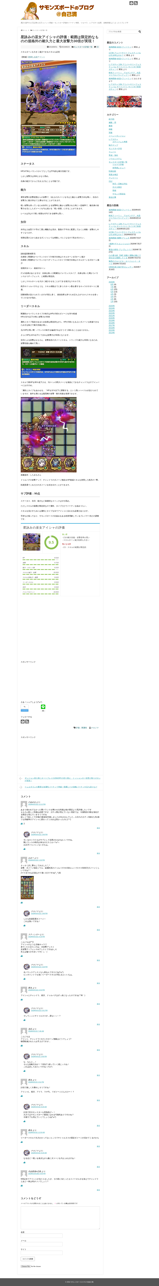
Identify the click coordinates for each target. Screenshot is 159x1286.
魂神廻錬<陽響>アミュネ (119, 238)
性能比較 (112, 171)
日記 (110, 181)
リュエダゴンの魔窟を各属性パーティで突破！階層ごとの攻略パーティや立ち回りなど (61, 787)
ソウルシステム (115, 159)
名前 (22, 1232)
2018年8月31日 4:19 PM (36, 937)
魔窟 (110, 126)
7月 (112, 287)
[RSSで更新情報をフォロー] (136, 3)
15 (97, 47)
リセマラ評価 (118, 164)
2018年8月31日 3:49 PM (39, 834)
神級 (110, 129)
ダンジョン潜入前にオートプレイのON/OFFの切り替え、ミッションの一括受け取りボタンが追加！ (63, 779)
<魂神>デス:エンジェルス (119, 244)
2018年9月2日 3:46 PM (39, 1056)
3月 (112, 297)
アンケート (113, 178)
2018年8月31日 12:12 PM (37, 804)
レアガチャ (113, 139)
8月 (112, 284)
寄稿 (114, 191)
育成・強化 (113, 155)
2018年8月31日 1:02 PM (36, 860)
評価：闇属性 (81, 728)
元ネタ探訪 (117, 187)
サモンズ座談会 (118, 194)
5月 (112, 292)
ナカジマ (95, 728)
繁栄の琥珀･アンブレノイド (120, 250)
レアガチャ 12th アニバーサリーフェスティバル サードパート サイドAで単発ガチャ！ (125, 66)
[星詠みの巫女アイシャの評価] (31, 542)
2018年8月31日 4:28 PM (39, 967)
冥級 (110, 133)
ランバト (112, 152)
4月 (112, 294)
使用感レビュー (118, 168)
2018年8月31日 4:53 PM (36, 990)
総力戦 (111, 119)
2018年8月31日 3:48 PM (39, 913)
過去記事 (112, 197)
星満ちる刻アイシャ (36, 57)
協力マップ (113, 145)
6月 (112, 289)
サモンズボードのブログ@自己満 (82, 1282)
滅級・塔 (112, 122)
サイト (23, 1249)
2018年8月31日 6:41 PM (39, 1010)
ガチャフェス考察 (119, 142)
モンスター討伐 (115, 149)
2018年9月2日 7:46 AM (36, 1031)
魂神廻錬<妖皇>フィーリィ (120, 47)
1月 (112, 302)
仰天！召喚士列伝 (119, 184)
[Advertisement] (60, 630)
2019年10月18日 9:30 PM (37, 1173)
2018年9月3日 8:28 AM (39, 1107)
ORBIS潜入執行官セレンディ (121, 267)
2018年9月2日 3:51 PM (36, 1082)
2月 (112, 299)
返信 (98, 828)
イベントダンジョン (117, 136)
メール (23, 1241)
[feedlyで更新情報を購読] (131, 3)
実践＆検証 (113, 175)
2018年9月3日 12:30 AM (36, 1132)
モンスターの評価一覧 (83, 47)
